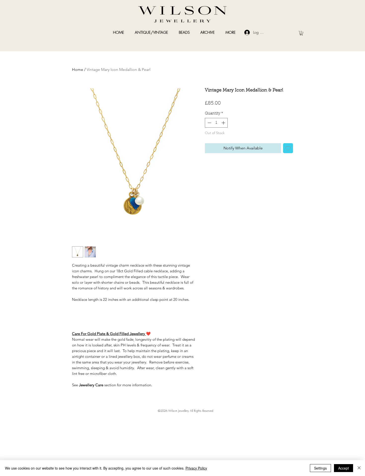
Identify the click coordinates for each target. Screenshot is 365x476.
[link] (301, 33)
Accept (343, 468)
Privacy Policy (196, 468)
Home (77, 69)
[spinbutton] (216, 122)
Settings (320, 468)
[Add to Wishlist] (288, 148)
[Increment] (223, 122)
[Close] (359, 468)
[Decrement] (209, 122)
